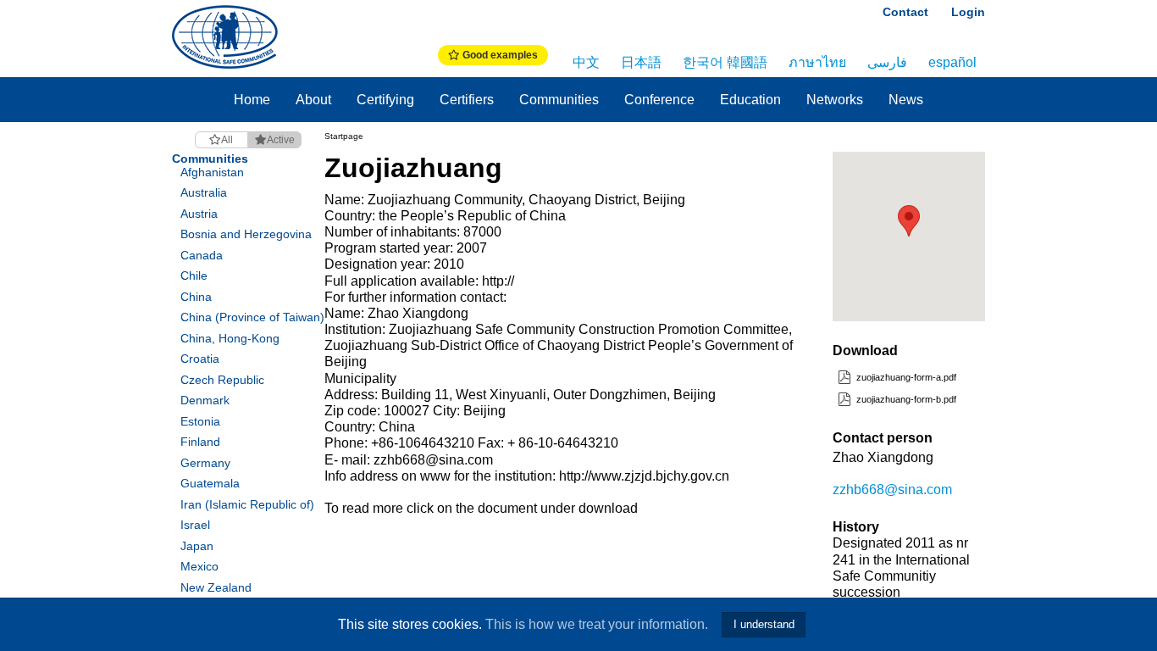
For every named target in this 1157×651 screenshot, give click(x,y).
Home (252, 99)
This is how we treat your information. (596, 624)
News (906, 99)
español (952, 62)
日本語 (641, 62)
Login (968, 12)
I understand (764, 624)
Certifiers (467, 99)
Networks (834, 99)
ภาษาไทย (817, 62)
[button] (909, 220)
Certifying (385, 99)
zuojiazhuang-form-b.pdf (905, 399)
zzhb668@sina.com (892, 489)
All (227, 140)
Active (281, 140)
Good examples (499, 55)
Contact (905, 12)
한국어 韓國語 (725, 62)
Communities (559, 99)
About (313, 99)
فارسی (887, 62)
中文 (586, 62)
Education (750, 99)
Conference (659, 99)
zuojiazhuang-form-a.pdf (905, 377)
